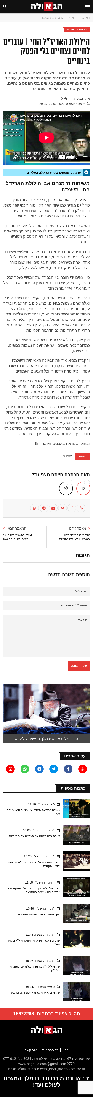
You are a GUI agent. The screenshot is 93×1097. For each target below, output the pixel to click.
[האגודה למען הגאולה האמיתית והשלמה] (46, 1030)
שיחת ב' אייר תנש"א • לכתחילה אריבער (35, 992)
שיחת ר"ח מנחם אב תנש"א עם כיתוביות (34, 836)
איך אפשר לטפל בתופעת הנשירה (39, 914)
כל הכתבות (49, 1050)
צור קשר (31, 1050)
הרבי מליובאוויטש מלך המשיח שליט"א (46, 739)
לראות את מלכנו (52, 17)
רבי (66, 1050)
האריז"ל (67, 456)
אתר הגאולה (81, 98)
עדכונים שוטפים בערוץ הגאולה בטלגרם (54, 172)
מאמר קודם (77, 528)
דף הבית (84, 17)
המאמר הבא (16, 528)
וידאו (71, 17)
